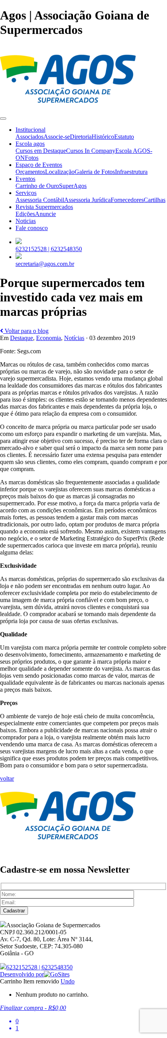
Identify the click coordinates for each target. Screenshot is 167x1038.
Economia (48, 338)
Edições (25, 214)
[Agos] (68, 109)
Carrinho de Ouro (37, 185)
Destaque (21, 338)
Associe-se (56, 136)
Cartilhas (154, 200)
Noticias (26, 221)
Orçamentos (30, 171)
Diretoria (81, 136)
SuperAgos (73, 185)
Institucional (30, 129)
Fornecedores (127, 200)
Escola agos (30, 143)
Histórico (103, 136)
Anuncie (45, 214)
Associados (29, 136)
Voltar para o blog (26, 331)
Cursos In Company (90, 150)
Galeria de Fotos (95, 171)
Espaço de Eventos (39, 164)
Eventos (25, 178)
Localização (60, 171)
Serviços (26, 193)
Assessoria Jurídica (87, 200)
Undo (68, 981)
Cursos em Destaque (41, 150)
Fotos (31, 157)
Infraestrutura (131, 171)
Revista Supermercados (44, 207)
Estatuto (124, 136)
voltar (7, 778)
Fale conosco (32, 228)
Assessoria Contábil (40, 200)
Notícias (74, 338)
